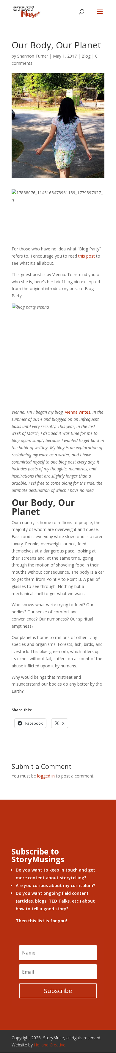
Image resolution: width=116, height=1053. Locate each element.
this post (86, 256)
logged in (46, 776)
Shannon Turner (32, 56)
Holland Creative (49, 1045)
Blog (85, 56)
